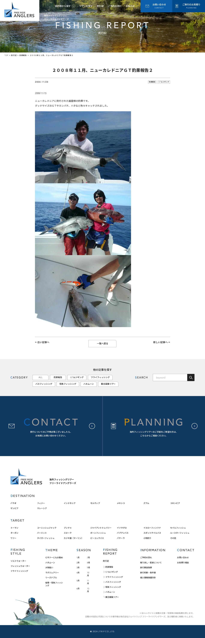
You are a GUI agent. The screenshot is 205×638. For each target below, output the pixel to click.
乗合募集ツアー (108, 384)
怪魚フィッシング (67, 384)
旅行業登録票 (146, 567)
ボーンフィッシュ (98, 533)
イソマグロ (122, 528)
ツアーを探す (86, 6)
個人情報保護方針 (148, 577)
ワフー (13, 538)
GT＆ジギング (163, 82)
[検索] (190, 377)
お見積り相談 (183, 562)
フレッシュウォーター (20, 566)
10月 (88, 574)
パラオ (13, 503)
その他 (173, 538)
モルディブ (95, 503)
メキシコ (121, 503)
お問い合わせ (183, 557)
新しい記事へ (160, 342)
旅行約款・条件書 (148, 572)
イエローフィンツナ (152, 528)
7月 (88, 557)
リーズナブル (51, 577)
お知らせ (130, 6)
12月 (88, 590)
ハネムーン (88, 384)
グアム (146, 503)
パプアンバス (122, 533)
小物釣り (147, 538)
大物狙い (49, 567)
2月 (78, 562)
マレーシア (42, 508)
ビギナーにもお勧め (54, 557)
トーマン (14, 528)
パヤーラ (121, 538)
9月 (88, 567)
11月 (88, 582)
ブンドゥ (68, 528)
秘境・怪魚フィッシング (54, 584)
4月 (78, 572)
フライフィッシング (100, 377)
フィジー (41, 503)
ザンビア (14, 508)
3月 (78, 567)
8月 (88, 562)
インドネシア (69, 503)
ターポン (14, 533)
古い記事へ (43, 342)
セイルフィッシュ (178, 528)
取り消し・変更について (151, 562)
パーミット (42, 533)
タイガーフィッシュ (45, 538)
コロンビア (175, 503)
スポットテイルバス (152, 533)
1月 (78, 557)
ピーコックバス (97, 538)
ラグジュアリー (52, 572)
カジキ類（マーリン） (73, 538)
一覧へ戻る (102, 343)
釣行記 (100, 6)
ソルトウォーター (18, 561)
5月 (78, 580)
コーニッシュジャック (46, 528)
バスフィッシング (43, 384)
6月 (78, 588)
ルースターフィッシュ (179, 533)
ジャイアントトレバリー (101, 528)
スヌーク (68, 533)
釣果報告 (152, 82)
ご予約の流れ (114, 6)
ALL (40, 377)
